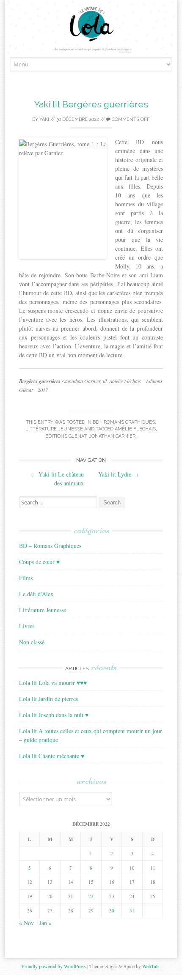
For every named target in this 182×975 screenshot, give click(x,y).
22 (91, 896)
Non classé (31, 642)
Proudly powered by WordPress (54, 966)
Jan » (45, 923)
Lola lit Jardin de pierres (48, 699)
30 (111, 910)
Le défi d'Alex (36, 594)
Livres (26, 626)
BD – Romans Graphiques (50, 546)
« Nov (26, 923)
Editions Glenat (65, 436)
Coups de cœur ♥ (39, 562)
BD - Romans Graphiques (124, 422)
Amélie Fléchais (135, 429)
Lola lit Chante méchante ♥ (51, 756)
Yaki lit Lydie (118, 474)
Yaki (44, 119)
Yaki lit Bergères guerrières (91, 104)
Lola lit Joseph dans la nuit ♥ (53, 715)
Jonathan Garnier (112, 436)
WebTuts (151, 966)
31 (132, 910)
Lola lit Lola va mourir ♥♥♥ (53, 683)
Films (26, 578)
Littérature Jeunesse (54, 429)
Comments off (130, 119)
